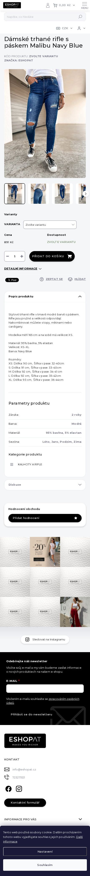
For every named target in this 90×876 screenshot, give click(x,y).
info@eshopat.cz (24, 769)
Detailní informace (20, 268)
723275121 (19, 777)
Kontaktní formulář (25, 802)
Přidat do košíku (48, 256)
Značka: (18, 60)
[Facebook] (8, 788)
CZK (65, 28)
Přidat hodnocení (26, 518)
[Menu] (85, 5)
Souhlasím (45, 865)
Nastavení (45, 851)
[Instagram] (18, 788)
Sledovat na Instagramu (48, 639)
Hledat (80, 16)
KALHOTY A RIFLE (30, 464)
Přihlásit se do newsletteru (31, 714)
